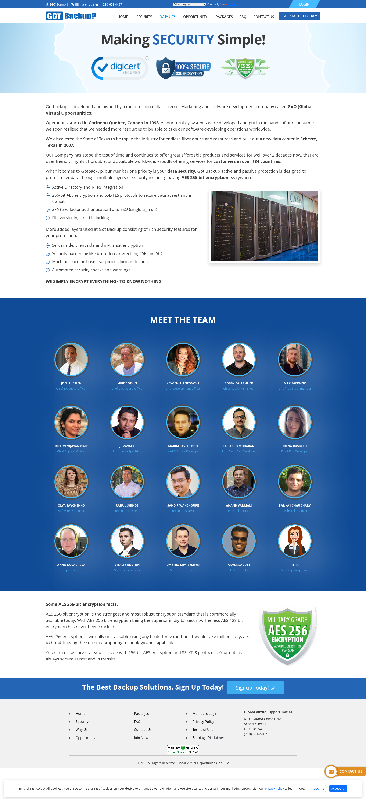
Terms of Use (203, 729)
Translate (233, 4)
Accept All (338, 788)
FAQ (137, 721)
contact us (263, 16)
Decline (318, 788)
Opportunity (195, 16)
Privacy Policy (203, 721)
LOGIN (304, 4)
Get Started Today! (300, 16)
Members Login (205, 713)
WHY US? (167, 16)
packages (224, 16)
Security (82, 721)
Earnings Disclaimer (208, 737)
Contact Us (143, 729)
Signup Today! (253, 687)
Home (123, 16)
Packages (141, 713)
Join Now (141, 737)
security (144, 16)
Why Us (82, 729)
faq (243, 16)
